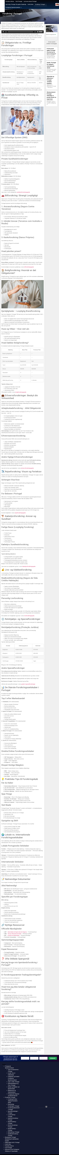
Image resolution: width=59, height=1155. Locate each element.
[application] (22, 31)
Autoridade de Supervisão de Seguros (17, 932)
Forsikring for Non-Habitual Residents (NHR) (12, 1100)
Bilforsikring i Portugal (13, 1132)
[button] (55, 34)
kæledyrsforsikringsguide (28, 566)
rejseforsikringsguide (20, 513)
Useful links (30, 4)
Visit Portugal (18, 1)
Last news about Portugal (30, 1)
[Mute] (37, 32)
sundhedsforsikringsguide (23, 192)
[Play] (3, 32)
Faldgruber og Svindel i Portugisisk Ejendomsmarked (13, 1078)
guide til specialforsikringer (28, 684)
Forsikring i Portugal (40, 4)
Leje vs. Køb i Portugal (13, 1081)
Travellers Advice (9, 1)
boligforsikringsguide (20, 392)
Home (4, 15)
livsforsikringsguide (29, 615)
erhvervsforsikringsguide (27, 468)
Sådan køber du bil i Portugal (12, 1142)
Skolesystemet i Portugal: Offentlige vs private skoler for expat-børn (51, 95)
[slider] (41, 31)
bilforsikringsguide (29, 267)
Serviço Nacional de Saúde (14, 933)
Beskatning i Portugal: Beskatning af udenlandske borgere (12, 1139)
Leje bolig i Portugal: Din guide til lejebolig (15, 4)
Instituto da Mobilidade (13, 935)
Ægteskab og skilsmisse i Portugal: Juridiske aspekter (50, 80)
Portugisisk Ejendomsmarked (12, 7)
